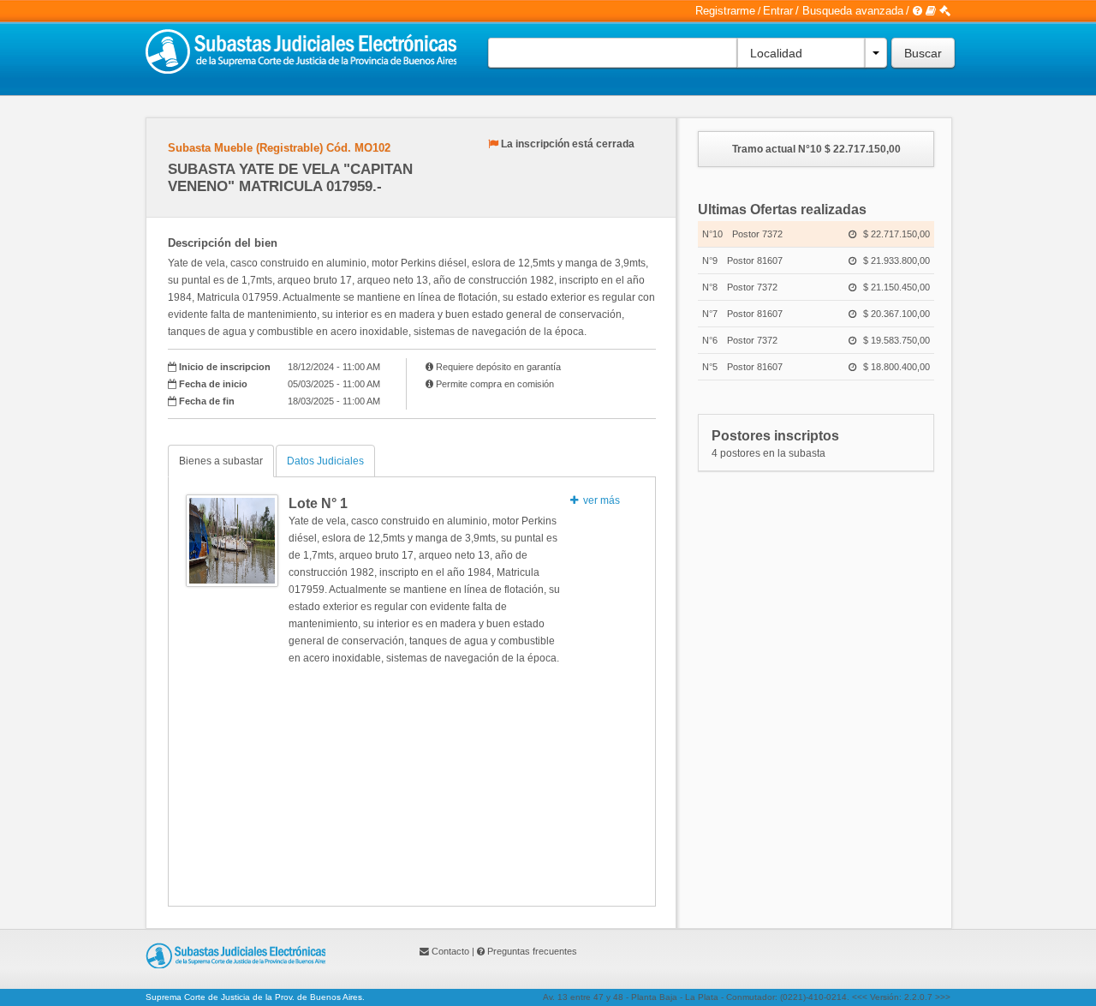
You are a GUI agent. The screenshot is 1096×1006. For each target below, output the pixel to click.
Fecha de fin (207, 401)
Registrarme (725, 10)
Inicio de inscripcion (225, 367)
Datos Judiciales (325, 461)
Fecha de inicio (213, 384)
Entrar (778, 10)
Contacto (450, 951)
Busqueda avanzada (852, 10)
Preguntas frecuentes (532, 951)
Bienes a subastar (221, 461)
